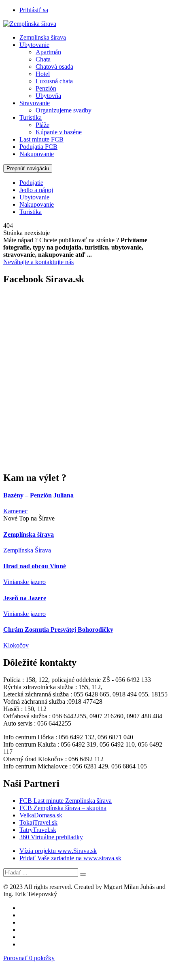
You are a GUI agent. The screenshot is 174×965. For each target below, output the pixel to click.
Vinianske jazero (24, 581)
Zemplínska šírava (42, 37)
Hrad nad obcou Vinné (34, 566)
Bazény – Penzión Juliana (38, 495)
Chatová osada (54, 66)
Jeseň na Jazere (24, 598)
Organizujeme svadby (63, 110)
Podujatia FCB (38, 146)
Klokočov (16, 645)
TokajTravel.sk (38, 822)
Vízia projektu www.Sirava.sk (58, 850)
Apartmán (48, 52)
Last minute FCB (41, 139)
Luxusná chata (54, 81)
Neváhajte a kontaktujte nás (38, 261)
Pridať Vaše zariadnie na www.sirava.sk (70, 858)
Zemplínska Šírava (27, 550)
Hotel (43, 73)
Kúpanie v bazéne (59, 132)
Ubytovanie (34, 44)
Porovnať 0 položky (29, 957)
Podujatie (31, 182)
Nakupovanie (36, 153)
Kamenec (15, 511)
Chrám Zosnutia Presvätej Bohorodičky (58, 629)
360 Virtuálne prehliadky (51, 837)
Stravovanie (34, 102)
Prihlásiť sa (33, 9)
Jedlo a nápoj (36, 189)
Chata (43, 59)
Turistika (30, 117)
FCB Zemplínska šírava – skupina (62, 807)
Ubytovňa (48, 95)
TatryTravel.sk (37, 829)
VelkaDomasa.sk (40, 815)
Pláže (42, 124)
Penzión (46, 88)
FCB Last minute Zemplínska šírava (65, 800)
